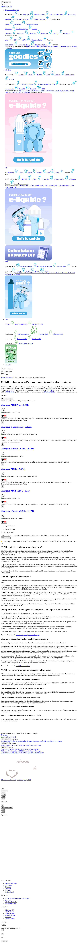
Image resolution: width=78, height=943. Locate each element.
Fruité (30, 75)
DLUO (11, 79)
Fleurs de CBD (43, 334)
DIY (6, 168)
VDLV (28, 92)
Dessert (57, 173)
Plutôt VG (33, 89)
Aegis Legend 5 (16, 751)
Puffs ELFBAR (28, 273)
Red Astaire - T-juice (21, 752)
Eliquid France (45, 90)
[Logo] (6, 6)
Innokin (44, 46)
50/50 (43, 89)
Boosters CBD (36, 339)
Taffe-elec (21, 90)
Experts (7, 24)
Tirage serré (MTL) (24, 45)
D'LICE (38, 90)
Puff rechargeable (20, 749)
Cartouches (32, 33)
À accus (34, 29)
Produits (4, 747)
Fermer (3, 796)
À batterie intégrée (22, 29)
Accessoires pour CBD (26, 343)
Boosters (24, 179)
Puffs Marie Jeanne (62, 273)
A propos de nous (23, 745)
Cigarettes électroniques (12, 10)
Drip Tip (56, 33)
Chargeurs (66, 33)
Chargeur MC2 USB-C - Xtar (15, 491)
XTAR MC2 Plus (49, 392)
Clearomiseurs (9, 45)
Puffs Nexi (52, 273)
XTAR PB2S (10, 392)
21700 (24, 40)
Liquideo (66, 90)
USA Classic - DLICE (7, 752)
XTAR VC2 (50, 390)
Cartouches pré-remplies (44, 266)
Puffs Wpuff (16, 274)
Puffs (6, 262)
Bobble (33, 90)
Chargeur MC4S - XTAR (13, 469)
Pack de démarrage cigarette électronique (17, 898)
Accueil (3, 377)
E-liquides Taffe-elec (11, 902)
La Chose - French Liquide (35, 752)
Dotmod (33, 46)
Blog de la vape (9, 912)
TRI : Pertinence (6, 399)
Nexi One (7, 900)
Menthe (39, 75)
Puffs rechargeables (10, 903)
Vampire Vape (9, 187)
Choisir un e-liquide (56, 741)
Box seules (8, 29)
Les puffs (8, 324)
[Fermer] (2, 930)
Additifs (34, 179)
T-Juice (23, 92)
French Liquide (55, 90)
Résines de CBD (58, 334)
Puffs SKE (71, 273)
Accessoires (8, 33)
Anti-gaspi (8, 364)
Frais (48, 75)
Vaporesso (61, 46)
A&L (26, 185)
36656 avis (5, 790)
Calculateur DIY (6, 741)
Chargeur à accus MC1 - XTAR (16, 427)
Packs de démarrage (26, 266)
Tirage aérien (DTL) (41, 45)
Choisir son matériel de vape (41, 741)
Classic (21, 75)
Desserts (57, 75)
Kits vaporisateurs (23, 334)
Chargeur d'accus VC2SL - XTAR (17, 448)
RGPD (29, 780)
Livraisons (7, 745)
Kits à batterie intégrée (56, 14)
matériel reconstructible (23, 666)
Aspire (28, 46)
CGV (14, 780)
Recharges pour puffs (32, 749)
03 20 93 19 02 (11, 737)
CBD (6, 319)
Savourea (15, 92)
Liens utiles (5, 739)
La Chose (7, 890)
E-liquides (8, 70)
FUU (19, 92)
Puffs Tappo (8, 274)
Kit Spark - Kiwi (6, 751)
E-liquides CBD (22, 339)
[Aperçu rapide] (2, 422)
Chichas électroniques (22, 19)
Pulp (10, 92)
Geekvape (39, 46)
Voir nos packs (69, 75)
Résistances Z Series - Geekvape (31, 751)
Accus (7, 40)
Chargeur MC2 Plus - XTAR (15, 405)
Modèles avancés (39, 14)
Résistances (20, 33)
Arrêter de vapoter (16, 741)
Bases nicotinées (59, 179)
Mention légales (21, 780)
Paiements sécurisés (7, 780)
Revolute (60, 185)
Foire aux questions (35, 745)
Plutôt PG (22, 89)
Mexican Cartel (52, 185)
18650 (15, 40)
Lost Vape (55, 46)
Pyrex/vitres (44, 33)
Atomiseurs (17, 24)
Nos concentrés (9, 173)
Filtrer (3, 798)
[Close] (2, 805)
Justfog (49, 46)
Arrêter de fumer (27, 741)
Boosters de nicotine (11, 883)
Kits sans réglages (24, 14)
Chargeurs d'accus (37, 40)
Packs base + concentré (21, 184)
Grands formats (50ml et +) (46, 84)
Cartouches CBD (37, 324)
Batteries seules (62, 266)
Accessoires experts (32, 24)
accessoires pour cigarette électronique (27, 635)
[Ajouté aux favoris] (4, 416)
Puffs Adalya (19, 273)
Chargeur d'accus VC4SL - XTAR (17, 511)
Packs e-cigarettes (39, 19)
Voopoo (67, 46)
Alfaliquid (27, 90)
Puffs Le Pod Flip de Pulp (41, 273)
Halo (61, 90)
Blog (2, 745)
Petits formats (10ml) (27, 84)
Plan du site (14, 745)
